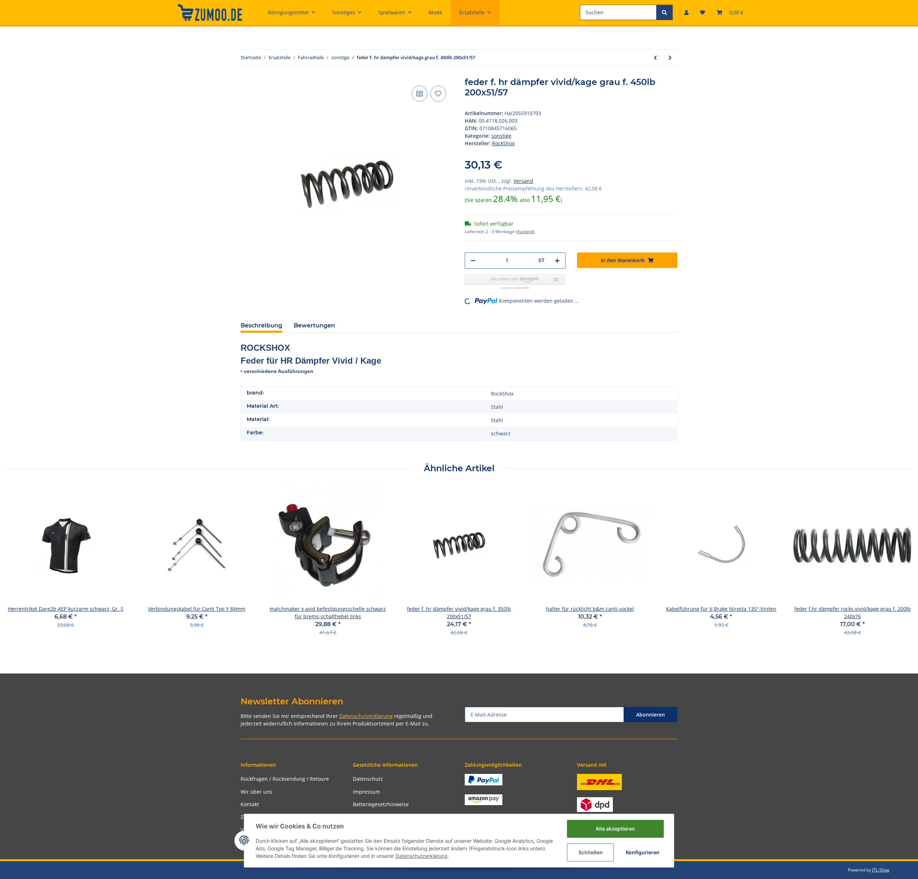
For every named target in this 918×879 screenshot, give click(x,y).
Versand (523, 181)
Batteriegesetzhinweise (381, 804)
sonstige (501, 135)
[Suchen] (664, 12)
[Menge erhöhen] (557, 260)
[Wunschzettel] (702, 12)
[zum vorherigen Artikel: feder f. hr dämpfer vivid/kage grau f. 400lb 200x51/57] (655, 57)
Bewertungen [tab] (314, 325)
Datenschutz (368, 778)
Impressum (366, 791)
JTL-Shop (880, 870)
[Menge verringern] (473, 260)
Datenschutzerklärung (366, 716)
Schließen (590, 852)
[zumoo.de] (210, 12)
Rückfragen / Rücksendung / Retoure (285, 778)
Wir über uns (256, 791)
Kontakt (250, 804)
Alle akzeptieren (615, 829)
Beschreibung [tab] (261, 325)
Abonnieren (650, 714)
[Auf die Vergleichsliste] (419, 93)
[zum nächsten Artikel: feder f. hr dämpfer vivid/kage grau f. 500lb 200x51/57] (670, 57)
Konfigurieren (642, 852)
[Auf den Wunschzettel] (438, 93)
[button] (686, 12)
